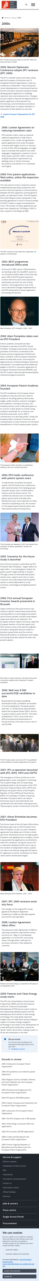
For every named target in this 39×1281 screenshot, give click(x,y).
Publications (8, 1174)
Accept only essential (12, 1271)
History (14, 18)
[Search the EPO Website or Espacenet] (26, 5)
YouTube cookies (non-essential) (17, 1254)
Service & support (12, 1157)
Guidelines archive (18, 1049)
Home (3, 17)
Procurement (10, 1223)
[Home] (10, 4)
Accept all (7, 1276)
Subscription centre (11, 1187)
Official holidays (9, 1192)
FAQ (4, 1170)
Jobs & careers (10, 1203)
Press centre (9, 1210)
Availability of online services (14, 1166)
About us (7, 18)
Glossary (6, 1196)
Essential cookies (12, 1250)
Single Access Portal (13, 1216)
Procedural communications (14, 1179)
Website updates (10, 1161)
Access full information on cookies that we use (18, 1265)
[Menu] (33, 5)
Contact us (7, 1183)
